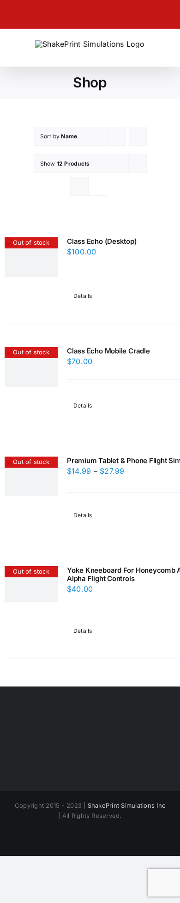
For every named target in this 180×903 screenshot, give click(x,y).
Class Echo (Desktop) (102, 241)
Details (82, 295)
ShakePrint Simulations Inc (126, 805)
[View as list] (98, 186)
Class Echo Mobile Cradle (108, 350)
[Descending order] (138, 136)
